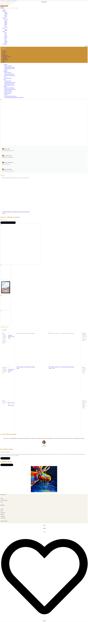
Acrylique (3, 11)
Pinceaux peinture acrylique (5, 15)
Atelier (3, 28)
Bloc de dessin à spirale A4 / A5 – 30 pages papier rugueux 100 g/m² (61, 366)
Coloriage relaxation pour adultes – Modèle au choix (11, 370)
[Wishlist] (44, 619)
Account (44, 528)
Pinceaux (3, 31)
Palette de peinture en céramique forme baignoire (26, 366)
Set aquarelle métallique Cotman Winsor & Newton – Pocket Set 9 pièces (16, 211)
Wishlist (44, 620)
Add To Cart (46, 207)
